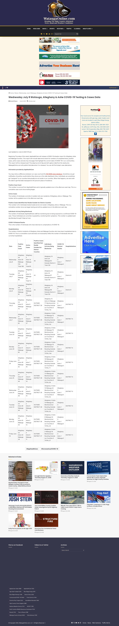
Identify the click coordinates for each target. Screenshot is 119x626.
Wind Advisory (32, 615)
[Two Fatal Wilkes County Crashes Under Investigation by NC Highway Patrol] (46, 497)
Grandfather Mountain (32, 600)
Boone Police (29, 594)
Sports (52, 28)
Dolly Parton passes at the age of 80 (20, 528)
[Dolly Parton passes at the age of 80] (20, 520)
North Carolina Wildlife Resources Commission (22, 609)
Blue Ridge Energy (29, 591)
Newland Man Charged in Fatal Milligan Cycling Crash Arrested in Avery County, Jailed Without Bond (20, 484)
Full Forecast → (113, 87)
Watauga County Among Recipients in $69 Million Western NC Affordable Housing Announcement (20, 507)
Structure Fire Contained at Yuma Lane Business (45, 529)
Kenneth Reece (13, 101)
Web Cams (36, 28)
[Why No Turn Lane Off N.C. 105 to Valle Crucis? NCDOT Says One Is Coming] (72, 497)
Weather (60, 28)
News (44, 28)
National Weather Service (17, 606)
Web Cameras (96, 623)
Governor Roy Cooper (16, 600)
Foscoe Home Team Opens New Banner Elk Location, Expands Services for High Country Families (98, 477)
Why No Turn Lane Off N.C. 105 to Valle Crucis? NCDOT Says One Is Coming (71, 507)
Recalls (12, 612)
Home (29, 28)
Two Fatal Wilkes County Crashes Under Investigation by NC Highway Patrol (46, 507)
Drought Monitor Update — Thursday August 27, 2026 (43, 476)
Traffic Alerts (106, 623)
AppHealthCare (32, 449)
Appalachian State (15, 588)
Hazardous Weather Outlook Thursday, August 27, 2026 (70, 476)
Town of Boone (23, 612)
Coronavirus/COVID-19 (50, 449)
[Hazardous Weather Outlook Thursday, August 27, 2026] (72, 467)
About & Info (87, 28)
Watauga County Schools (17, 615)
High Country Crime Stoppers (17, 603)
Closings (77, 28)
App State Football (15, 591)
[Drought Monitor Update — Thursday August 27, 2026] (46, 467)
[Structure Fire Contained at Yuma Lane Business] (46, 520)
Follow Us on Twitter (41, 545)
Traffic (69, 28)
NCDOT (30, 606)
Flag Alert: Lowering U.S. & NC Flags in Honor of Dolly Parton (98, 505)
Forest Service (32, 597)
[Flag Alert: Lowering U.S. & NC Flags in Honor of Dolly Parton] (98, 497)
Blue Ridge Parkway (15, 594)
